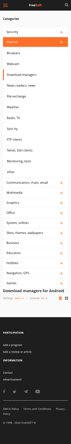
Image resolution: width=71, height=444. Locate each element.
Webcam (13, 64)
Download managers (22, 75)
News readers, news (21, 85)
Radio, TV (13, 118)
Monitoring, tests (19, 161)
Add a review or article (17, 352)
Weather (13, 107)
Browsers (13, 53)
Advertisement (12, 379)
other (11, 172)
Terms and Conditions (37, 409)
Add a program (12, 345)
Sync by (12, 129)
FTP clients (14, 139)
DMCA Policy (11, 409)
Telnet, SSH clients (20, 150)
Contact (8, 372)
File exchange (16, 96)
